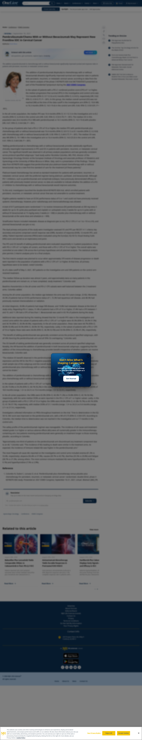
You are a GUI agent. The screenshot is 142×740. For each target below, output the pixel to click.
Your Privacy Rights (94, 733)
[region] (71, 733)
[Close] (138, 733)
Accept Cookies (123, 733)
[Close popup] (88, 356)
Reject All (109, 733)
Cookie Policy (20, 738)
